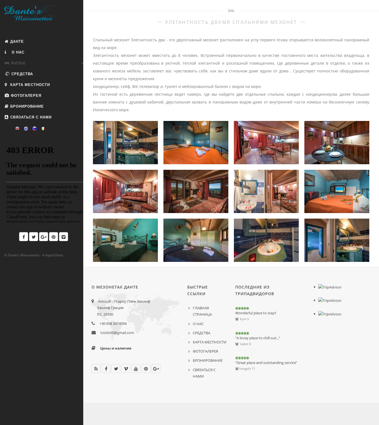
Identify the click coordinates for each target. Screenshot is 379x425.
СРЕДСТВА (22, 74)
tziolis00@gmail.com (117, 332)
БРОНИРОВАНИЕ (27, 106)
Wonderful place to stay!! (255, 312)
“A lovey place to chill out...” (257, 337)
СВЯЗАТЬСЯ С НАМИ (31, 117)
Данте (17, 41)
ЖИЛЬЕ (18, 63)
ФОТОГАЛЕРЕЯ (26, 95)
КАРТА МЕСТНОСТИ (30, 85)
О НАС (17, 52)
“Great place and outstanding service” (266, 362)
